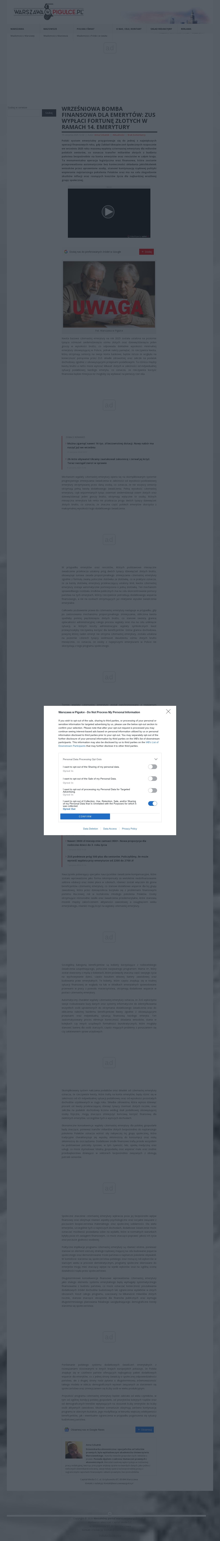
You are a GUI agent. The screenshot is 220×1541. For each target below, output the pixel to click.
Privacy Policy (129, 828)
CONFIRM (85, 816)
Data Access (110, 828)
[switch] (152, 766)
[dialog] (110, 770)
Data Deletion (90, 828)
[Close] (169, 712)
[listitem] (110, 759)
